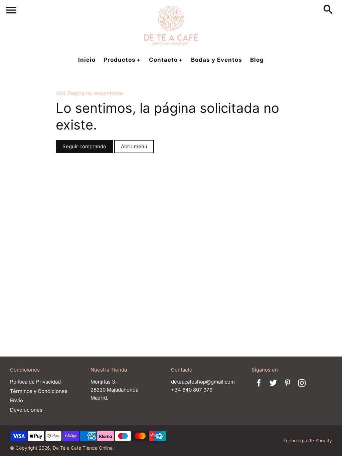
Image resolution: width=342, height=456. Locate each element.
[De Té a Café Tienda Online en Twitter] (273, 387)
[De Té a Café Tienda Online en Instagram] (302, 387)
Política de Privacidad (35, 382)
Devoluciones (26, 410)
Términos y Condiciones (38, 391)
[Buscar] (329, 10)
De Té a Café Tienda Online (83, 448)
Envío (16, 400)
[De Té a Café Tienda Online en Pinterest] (287, 387)
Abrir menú (134, 146)
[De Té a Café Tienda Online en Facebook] (259, 387)
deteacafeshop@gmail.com (203, 382)
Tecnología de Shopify (307, 440)
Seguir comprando (84, 146)
